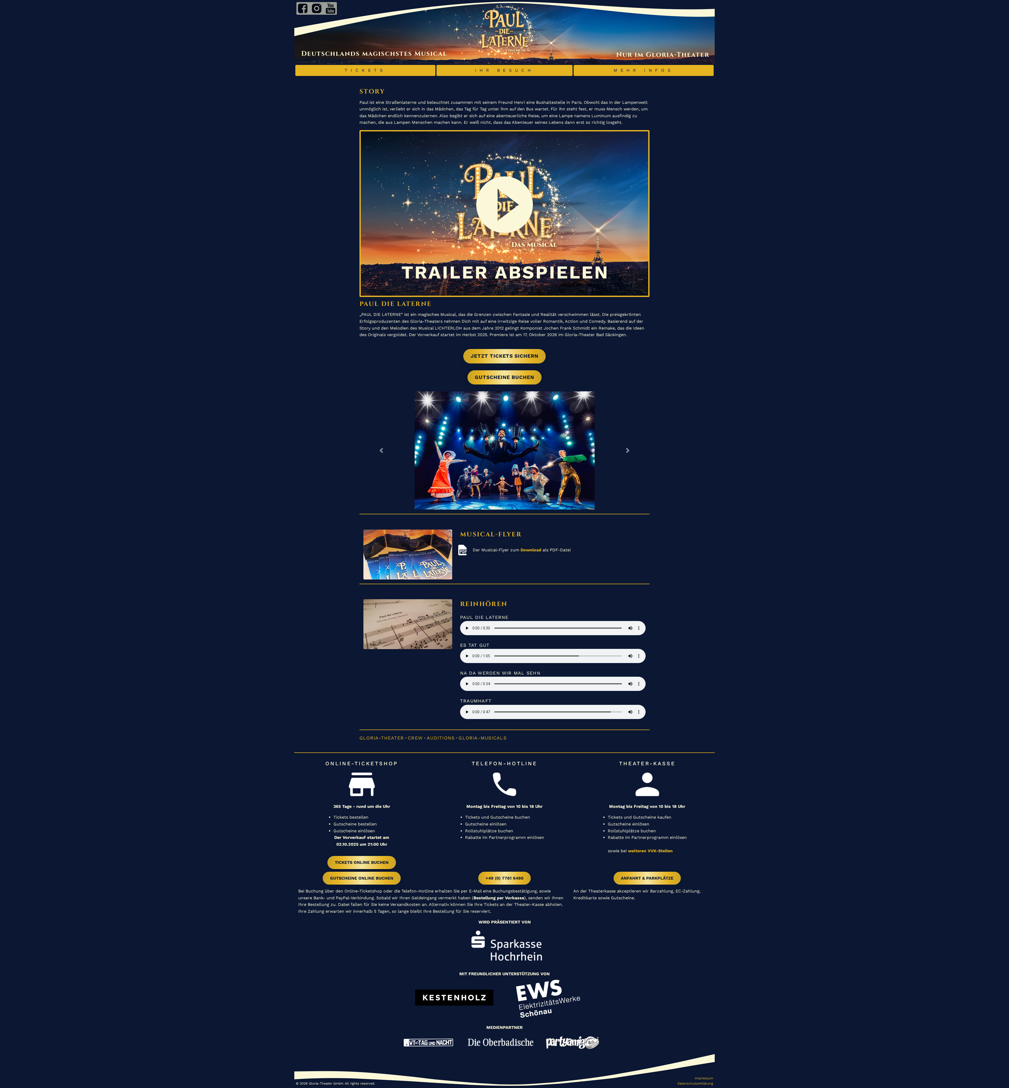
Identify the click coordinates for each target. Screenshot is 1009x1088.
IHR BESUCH (504, 70)
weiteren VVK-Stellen (650, 850)
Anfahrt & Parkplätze (647, 878)
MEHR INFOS (644, 70)
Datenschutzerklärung (695, 1083)
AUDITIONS (441, 738)
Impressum (704, 1078)
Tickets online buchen (362, 862)
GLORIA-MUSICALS (482, 738)
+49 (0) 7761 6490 (504, 878)
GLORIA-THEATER (381, 738)
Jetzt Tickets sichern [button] (504, 356)
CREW (415, 738)
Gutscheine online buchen (361, 878)
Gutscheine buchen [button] (504, 377)
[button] (381, 450)
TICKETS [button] (365, 70)
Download (531, 549)
